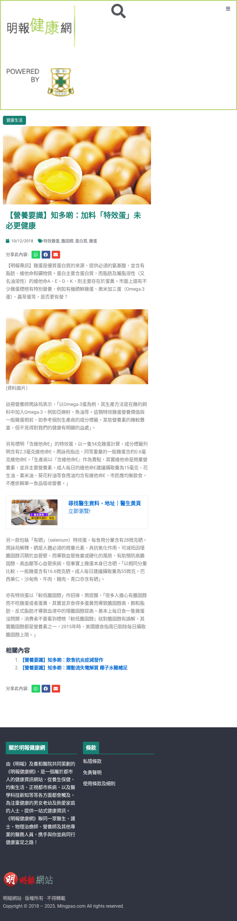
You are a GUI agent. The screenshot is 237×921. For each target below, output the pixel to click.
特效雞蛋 (51, 241)
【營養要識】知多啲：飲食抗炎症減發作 (61, 660)
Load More (118, 710)
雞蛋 (93, 241)
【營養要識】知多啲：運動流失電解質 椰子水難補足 (73, 668)
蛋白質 (81, 241)
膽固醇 (67, 241)
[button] (228, 9)
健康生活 (14, 120)
